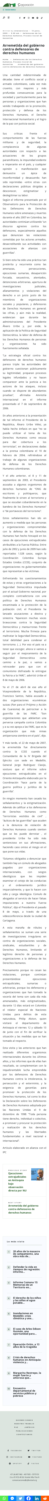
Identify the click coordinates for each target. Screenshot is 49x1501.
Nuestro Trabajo (24, 1424)
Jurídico (29, 1427)
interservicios (21, 31)
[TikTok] (41, 18)
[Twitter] (24, 18)
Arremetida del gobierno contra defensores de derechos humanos (23, 1208)
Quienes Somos (24, 1420)
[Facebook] (20, 18)
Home (5, 59)
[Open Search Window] (4, 17)
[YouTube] (33, 18)
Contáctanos (24, 1434)
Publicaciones (24, 1431)
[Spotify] (37, 18)
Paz (16, 1427)
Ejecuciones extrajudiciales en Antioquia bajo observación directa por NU (17, 1180)
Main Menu (10, 9)
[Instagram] (28, 18)
